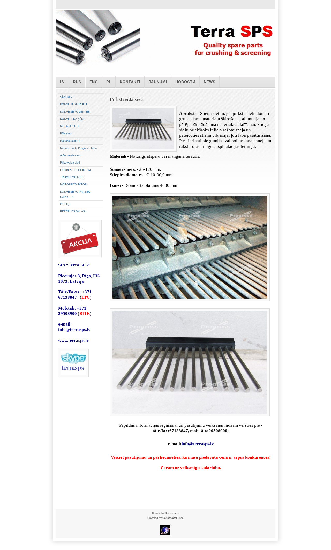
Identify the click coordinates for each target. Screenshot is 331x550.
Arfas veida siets (70, 155)
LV (62, 82)
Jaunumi (158, 82)
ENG (93, 82)
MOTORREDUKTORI (74, 184)
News (209, 82)
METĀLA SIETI (69, 126)
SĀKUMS (66, 97)
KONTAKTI (130, 82)
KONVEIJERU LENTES (75, 111)
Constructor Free (173, 517)
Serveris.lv (172, 513)
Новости (185, 82)
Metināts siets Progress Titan (78, 148)
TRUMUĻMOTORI (72, 177)
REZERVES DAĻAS (72, 211)
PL (108, 82)
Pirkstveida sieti (70, 162)
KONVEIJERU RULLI (73, 104)
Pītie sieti (65, 133)
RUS (77, 82)
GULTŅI (65, 204)
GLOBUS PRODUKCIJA (75, 170)
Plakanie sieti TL (70, 140)
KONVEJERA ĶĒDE (72, 118)
